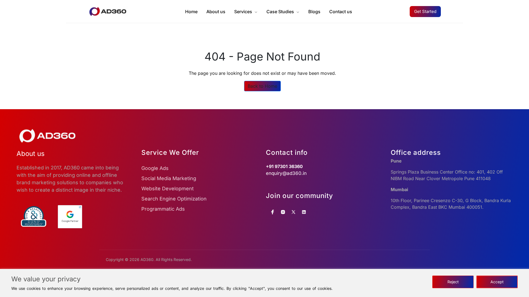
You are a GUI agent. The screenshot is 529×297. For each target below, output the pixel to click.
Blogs (314, 11)
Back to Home (262, 86)
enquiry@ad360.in (286, 173)
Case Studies (280, 11)
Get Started (425, 11)
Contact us (340, 11)
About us (215, 11)
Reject (453, 281)
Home (191, 11)
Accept (497, 281)
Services (243, 11)
